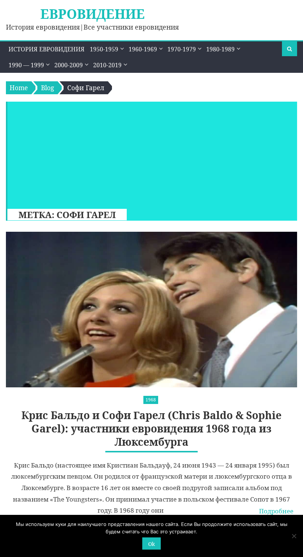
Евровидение (92, 14)
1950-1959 (104, 49)
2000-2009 (68, 65)
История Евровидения (46, 49)
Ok (151, 543)
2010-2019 (107, 65)
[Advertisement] (149, 153)
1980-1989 (220, 49)
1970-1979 (181, 49)
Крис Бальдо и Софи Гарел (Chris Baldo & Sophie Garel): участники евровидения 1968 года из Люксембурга (151, 428)
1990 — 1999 (26, 65)
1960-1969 (143, 49)
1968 (151, 400)
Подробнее (276, 511)
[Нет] (293, 536)
